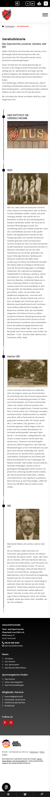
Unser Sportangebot (14, 682)
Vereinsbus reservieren (15, 699)
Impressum (34, 752)
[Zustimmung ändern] (6, 787)
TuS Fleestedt (9, 26)
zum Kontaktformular (13, 645)
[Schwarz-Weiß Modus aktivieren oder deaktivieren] (17, 3)
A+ (33, 3)
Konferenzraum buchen (15, 702)
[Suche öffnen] (46, 3)
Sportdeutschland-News (15, 667)
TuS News (9, 658)
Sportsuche (10, 679)
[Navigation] (44, 15)
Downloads (9, 705)
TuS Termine (10, 661)
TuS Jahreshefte (12, 664)
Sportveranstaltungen (14, 685)
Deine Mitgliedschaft (14, 696)
